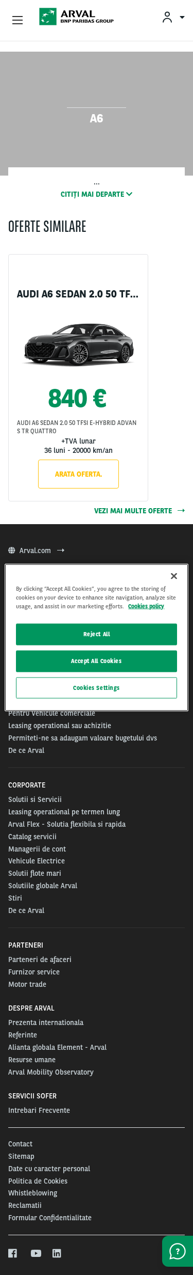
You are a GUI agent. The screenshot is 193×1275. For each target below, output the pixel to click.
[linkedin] (57, 1254)
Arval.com (36, 550)
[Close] (174, 575)
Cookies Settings (96, 687)
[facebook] (13, 1254)
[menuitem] (173, 17)
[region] (96, 637)
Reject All (96, 633)
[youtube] (35, 1254)
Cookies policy (146, 605)
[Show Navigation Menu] (17, 20)
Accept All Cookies (96, 660)
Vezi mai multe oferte (134, 511)
